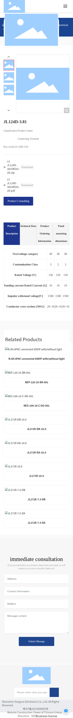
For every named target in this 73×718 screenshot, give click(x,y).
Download (27, 167)
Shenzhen (23, 716)
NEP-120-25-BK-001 (36, 382)
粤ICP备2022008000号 (35, 709)
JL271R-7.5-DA (36, 522)
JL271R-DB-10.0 (36, 429)
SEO (33, 716)
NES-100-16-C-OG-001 (36, 405)
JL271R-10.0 (36, 476)
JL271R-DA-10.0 (36, 452)
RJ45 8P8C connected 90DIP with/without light (37, 358)
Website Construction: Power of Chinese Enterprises (37, 712)
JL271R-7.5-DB (37, 499)
